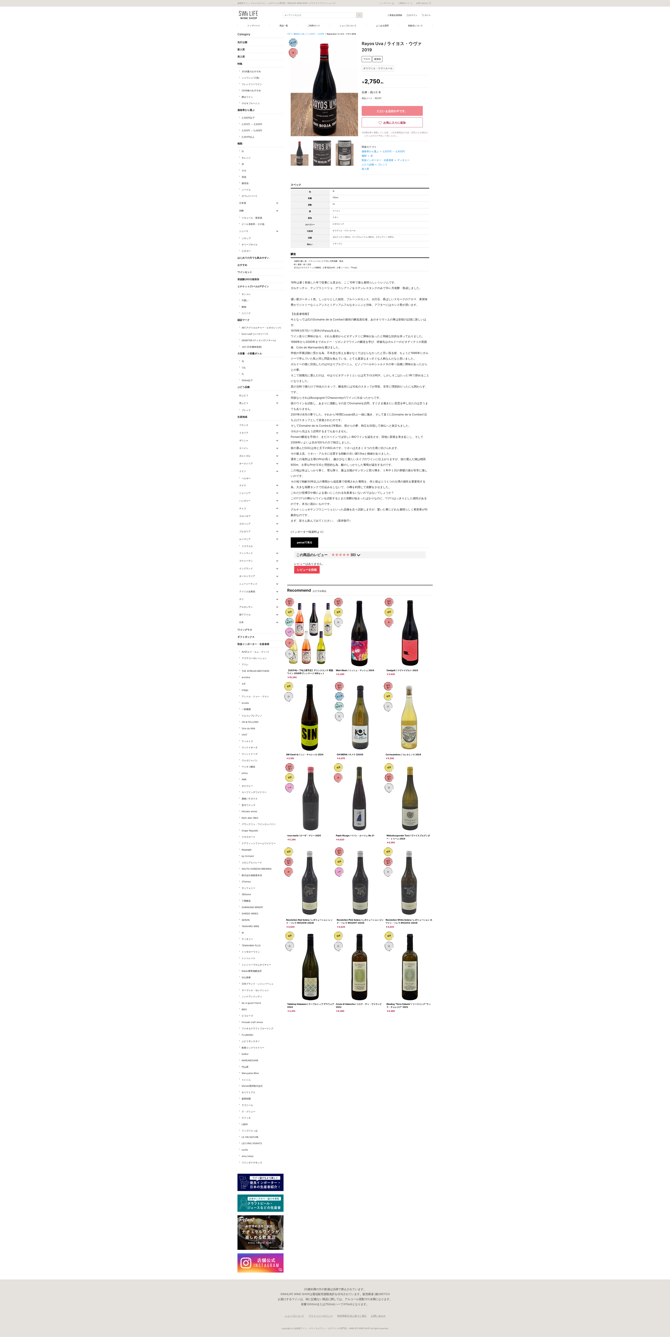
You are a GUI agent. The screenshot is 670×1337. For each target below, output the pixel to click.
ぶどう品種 (243, 386)
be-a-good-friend (251, 1003)
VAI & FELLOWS (250, 722)
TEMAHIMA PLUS (251, 945)
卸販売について (415, 25)
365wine (246, 894)
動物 (244, 306)
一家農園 (246, 709)
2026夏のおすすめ (251, 71)
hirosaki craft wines (252, 1022)
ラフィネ (246, 1117)
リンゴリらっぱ (250, 1130)
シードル (246, 189)
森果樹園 (246, 1098)
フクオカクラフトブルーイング (257, 1028)
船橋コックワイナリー (253, 1047)
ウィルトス (247, 741)
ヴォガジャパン (250, 760)
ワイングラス (244, 629)
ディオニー (247, 939)
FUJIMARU (247, 1034)
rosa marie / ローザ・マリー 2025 (304, 835)
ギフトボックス (246, 636)
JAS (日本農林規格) (252, 346)
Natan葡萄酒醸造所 (252, 971)
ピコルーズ (247, 1015)
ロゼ (244, 170)
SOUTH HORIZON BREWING (257, 868)
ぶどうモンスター (251, 1041)
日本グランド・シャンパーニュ (257, 983)
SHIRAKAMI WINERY (252, 907)
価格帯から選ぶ (246, 109)
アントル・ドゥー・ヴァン (255, 696)
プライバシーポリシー (320, 1315)
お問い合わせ (378, 1315)
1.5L (244, 367)
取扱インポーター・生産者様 (253, 643)
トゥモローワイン (251, 951)
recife (245, 1149)
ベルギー (246, 478)
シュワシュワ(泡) (250, 77)
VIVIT (244, 734)
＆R (243, 683)
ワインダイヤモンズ (252, 1162)
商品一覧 (284, 25)
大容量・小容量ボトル (249, 353)
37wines (246, 881)
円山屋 (245, 1066)
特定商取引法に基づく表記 (352, 1315)
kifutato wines (249, 811)
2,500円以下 (248, 117)
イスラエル (247, 546)
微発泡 (245, 183)
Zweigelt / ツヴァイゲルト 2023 (402, 670)
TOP (289, 34)
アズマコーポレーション (254, 658)
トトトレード (248, 958)
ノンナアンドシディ (252, 996)
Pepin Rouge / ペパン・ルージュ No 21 (355, 835)
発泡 (244, 177)
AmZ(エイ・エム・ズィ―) (255, 651)
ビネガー (246, 251)
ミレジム (246, 1079)
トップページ (253, 25)
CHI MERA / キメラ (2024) (350, 754)
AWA (244, 779)
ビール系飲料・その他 (253, 224)
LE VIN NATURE (250, 1137)
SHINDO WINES (250, 913)
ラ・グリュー (248, 1111)
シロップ (246, 238)
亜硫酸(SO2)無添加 (248, 279)
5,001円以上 (248, 137)
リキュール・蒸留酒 (252, 217)
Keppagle (247, 849)
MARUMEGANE (250, 1060)
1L (243, 373)
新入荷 (241, 49)
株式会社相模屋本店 (252, 875)
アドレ (245, 664)
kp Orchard (248, 856)
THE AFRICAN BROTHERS (255, 671)
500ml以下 (247, 380)
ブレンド (246, 410)
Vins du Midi (248, 728)
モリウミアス (248, 1092)
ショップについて (348, 25)
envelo (245, 703)
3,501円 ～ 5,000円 (252, 130)
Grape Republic (250, 830)
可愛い (245, 300)
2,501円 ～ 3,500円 (252, 124)
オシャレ (246, 294)
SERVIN (246, 920)
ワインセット (244, 272)
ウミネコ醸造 (248, 766)
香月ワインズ (248, 805)
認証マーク (243, 319)
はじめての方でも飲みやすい (253, 257)
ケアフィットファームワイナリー (259, 843)
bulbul (245, 1054)
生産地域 (242, 416)
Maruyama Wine (250, 1073)
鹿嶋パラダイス (250, 798)
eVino (245, 773)
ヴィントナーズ (250, 753)
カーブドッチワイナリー (254, 792)
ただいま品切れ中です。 (392, 111)
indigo (245, 690)
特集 (239, 63)
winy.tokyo (248, 1156)
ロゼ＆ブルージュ (251, 103)
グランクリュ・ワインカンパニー (259, 824)
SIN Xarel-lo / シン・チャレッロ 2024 (304, 754)
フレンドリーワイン (252, 84)
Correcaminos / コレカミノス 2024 (403, 754)
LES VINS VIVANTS (252, 1143)
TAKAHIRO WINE (250, 926)
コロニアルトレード (252, 862)
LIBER (245, 1124)
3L (243, 361)
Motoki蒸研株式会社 (252, 1085)
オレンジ (246, 157)
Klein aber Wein (250, 817)
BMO (244, 1009)
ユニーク (246, 313)
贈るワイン (247, 97)
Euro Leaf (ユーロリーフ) (255, 334)
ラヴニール (247, 1105)
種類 (239, 143)
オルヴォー (247, 785)
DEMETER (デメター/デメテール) (259, 340)
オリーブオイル (250, 244)
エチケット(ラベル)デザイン (253, 286)
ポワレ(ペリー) (249, 196)
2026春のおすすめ (251, 90)
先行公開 (242, 42)
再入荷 (241, 56)
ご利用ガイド (313, 25)
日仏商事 (246, 977)
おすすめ (242, 264)
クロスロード (248, 836)
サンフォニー (248, 888)
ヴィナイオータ (250, 747)
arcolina (246, 677)
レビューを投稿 (307, 569)
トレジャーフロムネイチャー (256, 964)
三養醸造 (246, 900)
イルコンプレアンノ (252, 715)
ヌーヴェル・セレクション (255, 990)
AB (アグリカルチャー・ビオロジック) (261, 327)
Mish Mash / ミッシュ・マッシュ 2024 (355, 670)
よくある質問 (382, 25)
